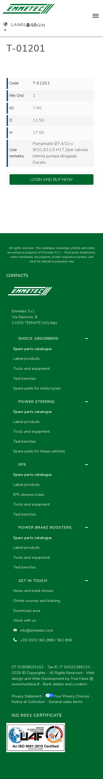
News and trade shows (33, 590)
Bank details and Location (65, 684)
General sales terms (65, 701)
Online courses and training (36, 600)
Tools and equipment (31, 368)
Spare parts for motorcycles (37, 388)
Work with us (24, 620)
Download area (26, 610)
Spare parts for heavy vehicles (39, 451)
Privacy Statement (26, 696)
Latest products (26, 358)
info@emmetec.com (36, 630)
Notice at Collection (28, 701)
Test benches (24, 378)
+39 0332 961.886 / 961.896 (46, 640)
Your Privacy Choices (71, 696)
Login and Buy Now (51, 179)
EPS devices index (28, 494)
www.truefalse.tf (25, 684)
